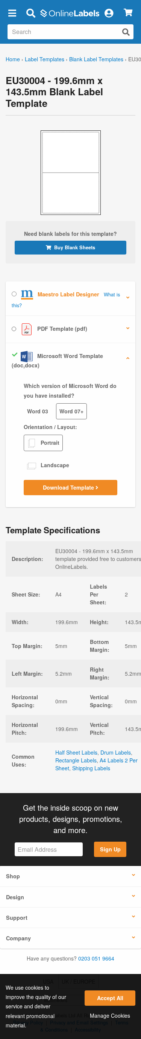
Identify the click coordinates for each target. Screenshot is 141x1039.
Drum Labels (115, 752)
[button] (12, 12)
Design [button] (15, 897)
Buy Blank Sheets (74, 247)
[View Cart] (128, 13)
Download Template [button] (69, 487)
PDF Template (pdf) (61, 328)
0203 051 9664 (96, 958)
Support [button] (16, 917)
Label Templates (44, 59)
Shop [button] (13, 876)
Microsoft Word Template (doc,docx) (57, 360)
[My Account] (108, 12)
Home (13, 59)
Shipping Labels (91, 768)
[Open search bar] (30, 12)
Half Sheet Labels (76, 752)
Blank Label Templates (96, 59)
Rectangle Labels (76, 760)
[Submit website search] (126, 32)
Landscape (54, 465)
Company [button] (18, 938)
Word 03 (37, 411)
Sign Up (110, 849)
